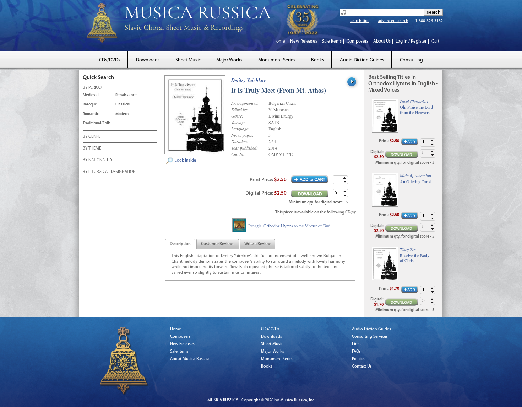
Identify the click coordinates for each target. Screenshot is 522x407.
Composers (357, 41)
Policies (358, 359)
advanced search (393, 21)
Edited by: (239, 109)
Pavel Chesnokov (414, 101)
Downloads (148, 60)
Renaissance (126, 95)
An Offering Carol (415, 181)
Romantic (91, 114)
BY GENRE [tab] (91, 137)
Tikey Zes (408, 249)
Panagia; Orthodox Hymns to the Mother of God (289, 225)
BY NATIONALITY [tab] (97, 160)
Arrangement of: (245, 103)
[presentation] (180, 244)
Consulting (411, 60)
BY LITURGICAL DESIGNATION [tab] (109, 172)
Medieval (91, 95)
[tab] (180, 244)
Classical (122, 105)
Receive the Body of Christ (414, 258)
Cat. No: (238, 154)
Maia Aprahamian (415, 175)
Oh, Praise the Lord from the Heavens (416, 109)
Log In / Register (411, 41)
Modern (122, 114)
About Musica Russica (190, 359)
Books (317, 60)
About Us (382, 41)
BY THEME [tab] (92, 148)
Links (356, 344)
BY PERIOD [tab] (92, 88)
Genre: (237, 116)
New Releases (303, 41)
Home (279, 41)
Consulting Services (370, 337)
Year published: (244, 148)
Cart (435, 41)
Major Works (229, 60)
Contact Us (362, 366)
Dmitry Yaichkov (248, 80)
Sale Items (332, 41)
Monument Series (276, 60)
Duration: (239, 141)
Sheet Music (188, 60)
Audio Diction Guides (362, 60)
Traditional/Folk (96, 123)
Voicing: (238, 122)
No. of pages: (242, 135)
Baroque (90, 105)
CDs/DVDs (109, 60)
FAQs (356, 351)
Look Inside (185, 160)
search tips (359, 21)
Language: (240, 128)
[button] (345, 178)
